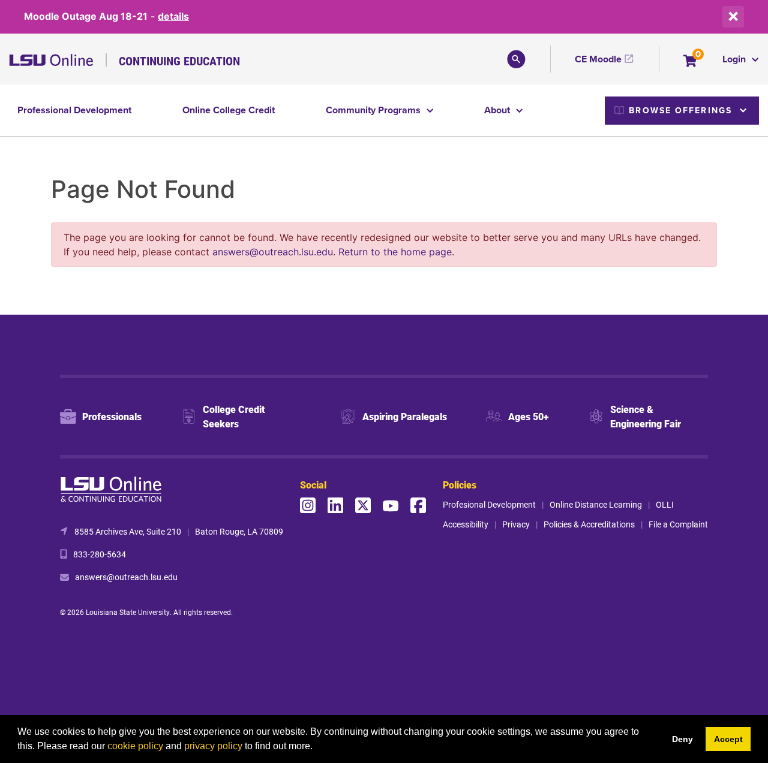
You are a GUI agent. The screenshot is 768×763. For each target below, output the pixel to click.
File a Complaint (678, 524)
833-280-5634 (99, 554)
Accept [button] (728, 739)
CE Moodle (598, 59)
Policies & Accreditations (589, 524)
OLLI (665, 504)
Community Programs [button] (374, 110)
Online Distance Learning (596, 504)
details (173, 16)
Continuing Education (179, 61)
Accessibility (465, 524)
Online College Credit (228, 110)
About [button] (498, 110)
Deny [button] (682, 739)
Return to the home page (395, 252)
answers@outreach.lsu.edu (272, 252)
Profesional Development (489, 504)
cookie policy (135, 746)
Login (735, 59)
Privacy (516, 524)
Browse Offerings (680, 110)
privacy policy (213, 746)
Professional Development (74, 110)
